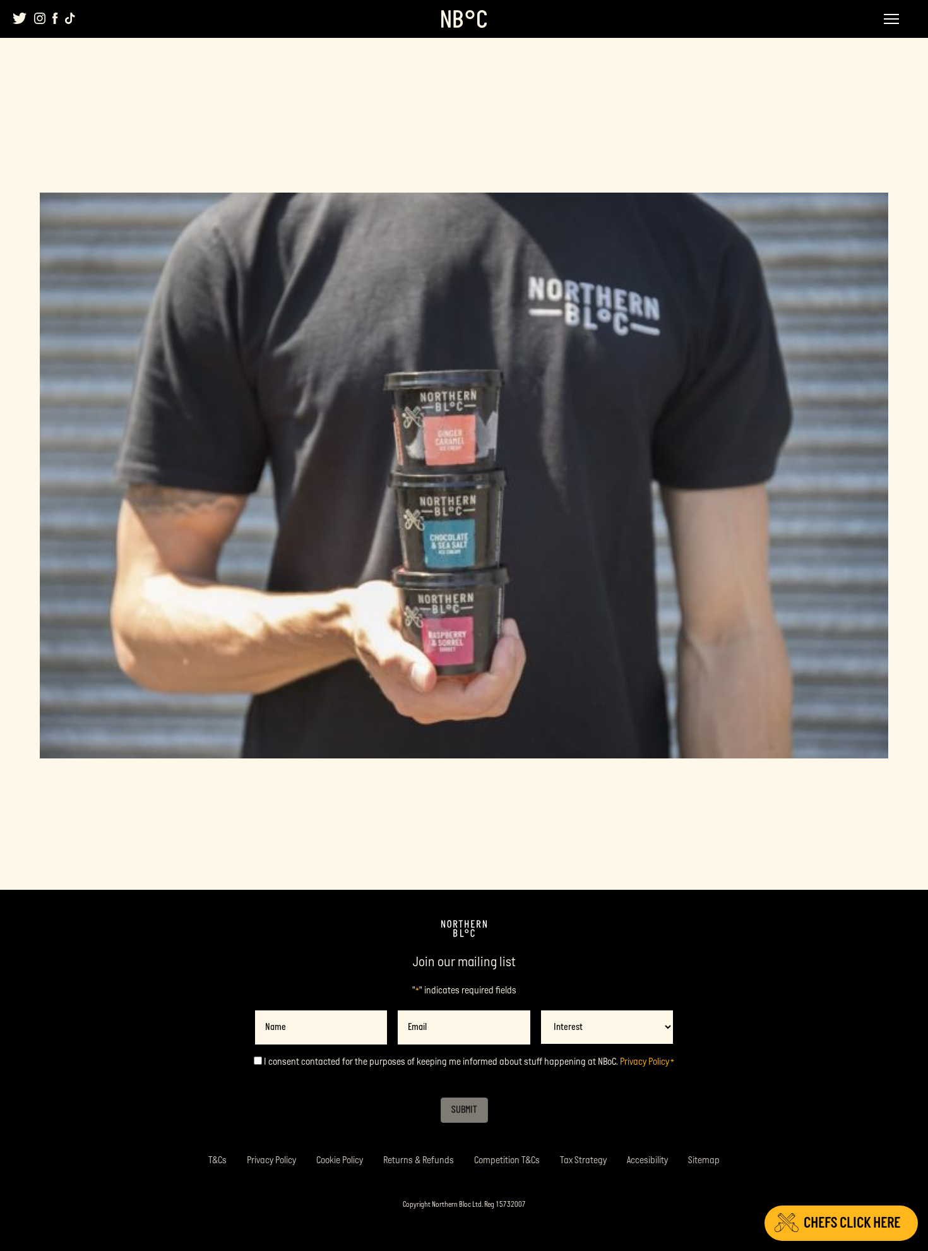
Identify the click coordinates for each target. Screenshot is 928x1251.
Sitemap (704, 1160)
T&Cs (217, 1160)
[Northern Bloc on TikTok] (70, 18)
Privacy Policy (644, 1062)
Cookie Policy (339, 1160)
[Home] (464, 929)
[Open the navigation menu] (891, 19)
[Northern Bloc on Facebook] (55, 18)
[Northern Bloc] (464, 19)
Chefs (852, 1223)
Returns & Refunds (418, 1160)
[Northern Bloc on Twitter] (20, 18)
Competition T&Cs (507, 1160)
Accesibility (647, 1160)
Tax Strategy (583, 1160)
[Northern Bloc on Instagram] (39, 18)
